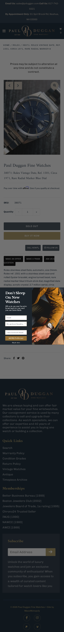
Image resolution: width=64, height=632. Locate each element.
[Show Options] (25, 324)
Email (7, 314)
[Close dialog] (60, 290)
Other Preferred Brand (13, 328)
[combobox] (15, 324)
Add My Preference (16, 338)
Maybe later (16, 342)
